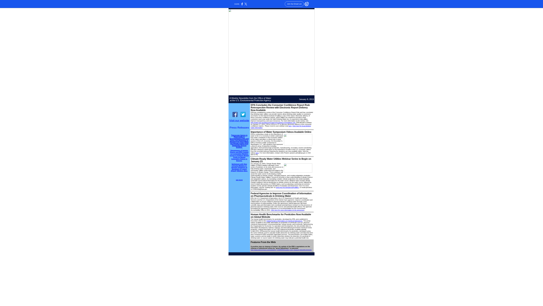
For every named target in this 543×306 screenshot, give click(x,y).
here (290, 126)
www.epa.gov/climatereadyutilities (287, 187)
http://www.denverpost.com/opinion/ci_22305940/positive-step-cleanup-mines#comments (281, 250)
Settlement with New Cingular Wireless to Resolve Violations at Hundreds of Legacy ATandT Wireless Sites (239, 167)
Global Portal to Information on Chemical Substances (284, 221)
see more (239, 180)
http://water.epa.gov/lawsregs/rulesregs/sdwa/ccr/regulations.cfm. (273, 122)
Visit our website (239, 120)
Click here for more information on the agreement (287, 210)
